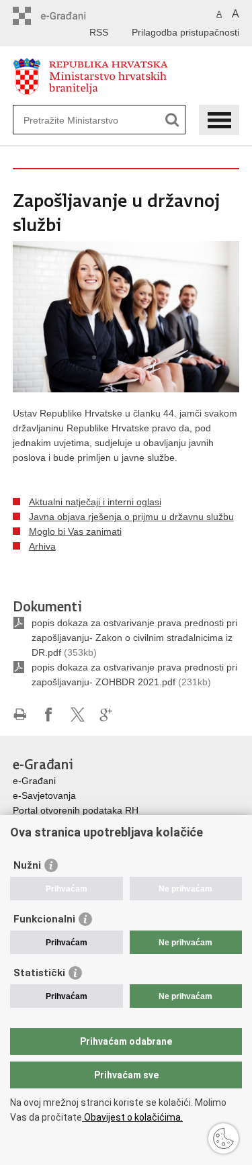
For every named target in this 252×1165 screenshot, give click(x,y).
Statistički (39, 973)
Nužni (27, 865)
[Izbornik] (219, 120)
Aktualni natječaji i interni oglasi (95, 502)
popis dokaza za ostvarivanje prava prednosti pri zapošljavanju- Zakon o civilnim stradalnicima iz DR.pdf (134, 637)
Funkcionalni (44, 919)
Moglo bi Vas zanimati (75, 531)
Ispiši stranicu (20, 714)
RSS (98, 32)
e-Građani (34, 780)
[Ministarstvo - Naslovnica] (126, 76)
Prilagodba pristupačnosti (185, 32)
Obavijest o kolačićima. (132, 1117)
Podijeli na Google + (106, 714)
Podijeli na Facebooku (49, 714)
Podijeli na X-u (78, 714)
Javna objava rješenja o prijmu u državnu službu (131, 516)
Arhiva (42, 546)
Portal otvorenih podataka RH (75, 810)
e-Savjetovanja (44, 795)
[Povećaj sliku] (126, 315)
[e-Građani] (70, 16)
